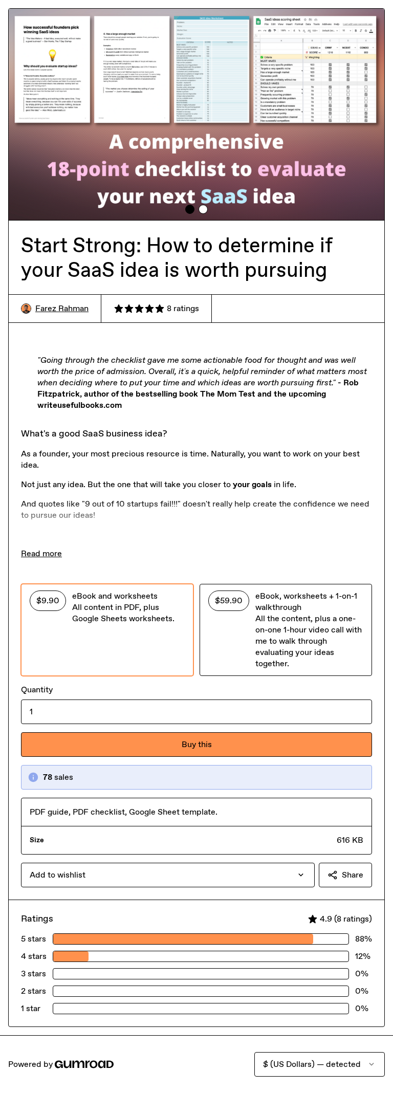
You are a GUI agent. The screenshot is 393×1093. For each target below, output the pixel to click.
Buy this (197, 744)
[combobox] (168, 875)
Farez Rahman (62, 308)
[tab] (189, 209)
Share (352, 875)
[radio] (107, 630)
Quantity (37, 689)
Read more (41, 553)
